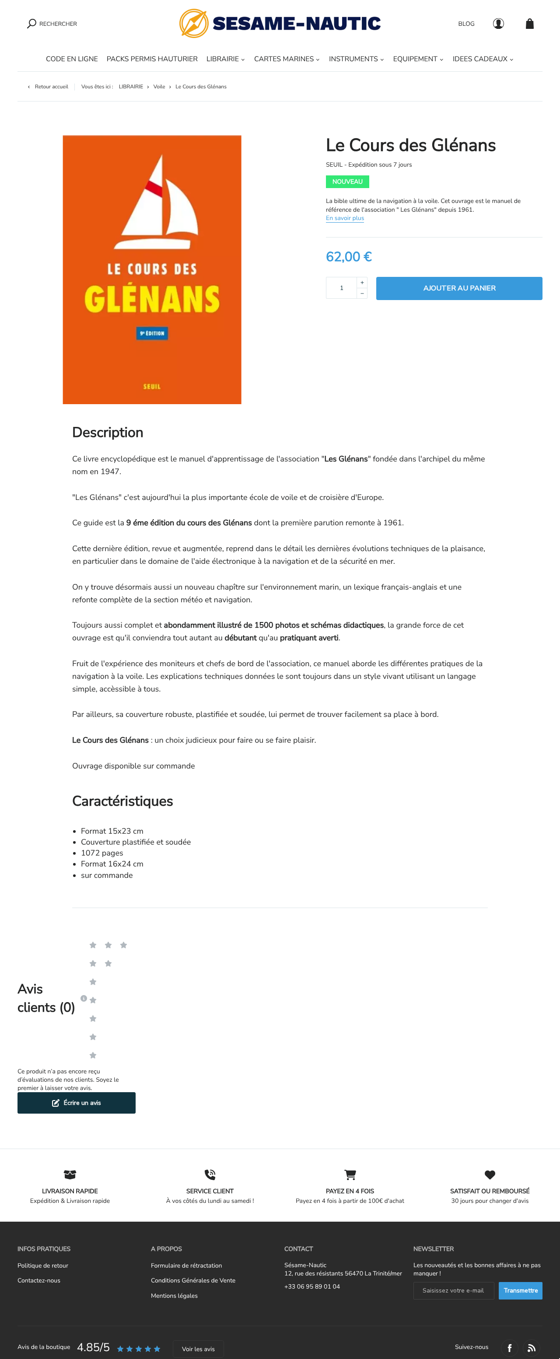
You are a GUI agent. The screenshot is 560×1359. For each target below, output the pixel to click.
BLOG (466, 23)
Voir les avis (198, 1349)
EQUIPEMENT (415, 59)
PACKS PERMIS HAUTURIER (152, 59)
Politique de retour (43, 1265)
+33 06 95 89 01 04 (312, 1286)
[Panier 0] (530, 23)
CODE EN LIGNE (72, 59)
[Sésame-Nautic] (280, 23)
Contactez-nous (39, 1280)
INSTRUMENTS (353, 59)
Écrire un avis (82, 1103)
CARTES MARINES (284, 59)
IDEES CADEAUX (480, 59)
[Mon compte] (498, 23)
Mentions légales (174, 1296)
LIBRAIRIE (222, 59)
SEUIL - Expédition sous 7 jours (369, 165)
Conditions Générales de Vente (193, 1280)
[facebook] (509, 1348)
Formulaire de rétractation (186, 1265)
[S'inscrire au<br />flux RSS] (531, 1348)
